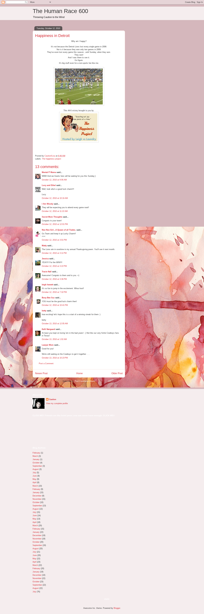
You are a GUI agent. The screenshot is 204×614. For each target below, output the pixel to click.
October (36, 463)
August (36, 469)
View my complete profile (57, 403)
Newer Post (41, 373)
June (35, 476)
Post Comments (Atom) (85, 381)
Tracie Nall (47, 271)
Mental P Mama (49, 172)
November (37, 499)
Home (79, 373)
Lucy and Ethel (49, 185)
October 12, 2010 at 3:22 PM (54, 266)
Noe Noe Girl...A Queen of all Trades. (59, 230)
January (36, 459)
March (35, 456)
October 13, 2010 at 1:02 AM (54, 339)
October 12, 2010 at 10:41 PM (55, 305)
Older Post (117, 373)
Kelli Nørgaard (48, 329)
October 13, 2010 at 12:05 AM (55, 323)
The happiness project (51, 159)
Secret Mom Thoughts (52, 217)
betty (44, 311)
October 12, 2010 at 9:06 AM (54, 180)
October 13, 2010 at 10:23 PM (55, 358)
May (34, 479)
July (34, 472)
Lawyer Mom (48, 345)
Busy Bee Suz (48, 298)
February (36, 453)
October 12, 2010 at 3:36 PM (54, 279)
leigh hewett (47, 285)
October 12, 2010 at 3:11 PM (54, 253)
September (37, 466)
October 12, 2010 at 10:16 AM (55, 198)
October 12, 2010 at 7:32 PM (54, 292)
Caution (52, 399)
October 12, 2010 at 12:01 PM (55, 224)
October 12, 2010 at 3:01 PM (54, 240)
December (37, 496)
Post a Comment (46, 363)
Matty (44, 245)
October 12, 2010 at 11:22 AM (55, 211)
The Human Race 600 (60, 11)
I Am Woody (47, 204)
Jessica (45, 258)
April (34, 482)
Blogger (117, 608)
